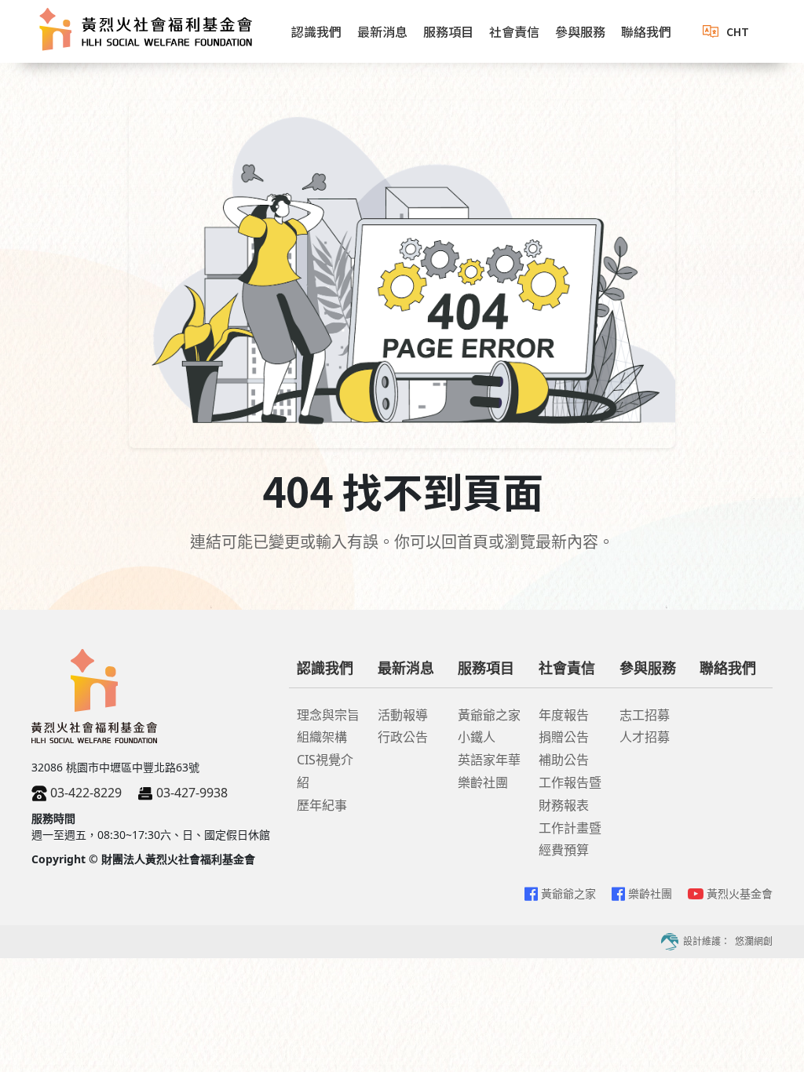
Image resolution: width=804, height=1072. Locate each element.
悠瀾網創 (754, 941)
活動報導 (403, 715)
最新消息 (382, 31)
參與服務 (580, 31)
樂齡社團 (483, 782)
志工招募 (644, 715)
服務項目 (448, 31)
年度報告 (564, 715)
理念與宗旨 (328, 715)
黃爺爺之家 (489, 715)
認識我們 (316, 31)
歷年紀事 (322, 805)
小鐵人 (476, 737)
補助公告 (564, 759)
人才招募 (644, 737)
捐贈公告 (564, 737)
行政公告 (403, 737)
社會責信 (514, 31)
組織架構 (322, 737)
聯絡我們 (646, 31)
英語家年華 (489, 759)
